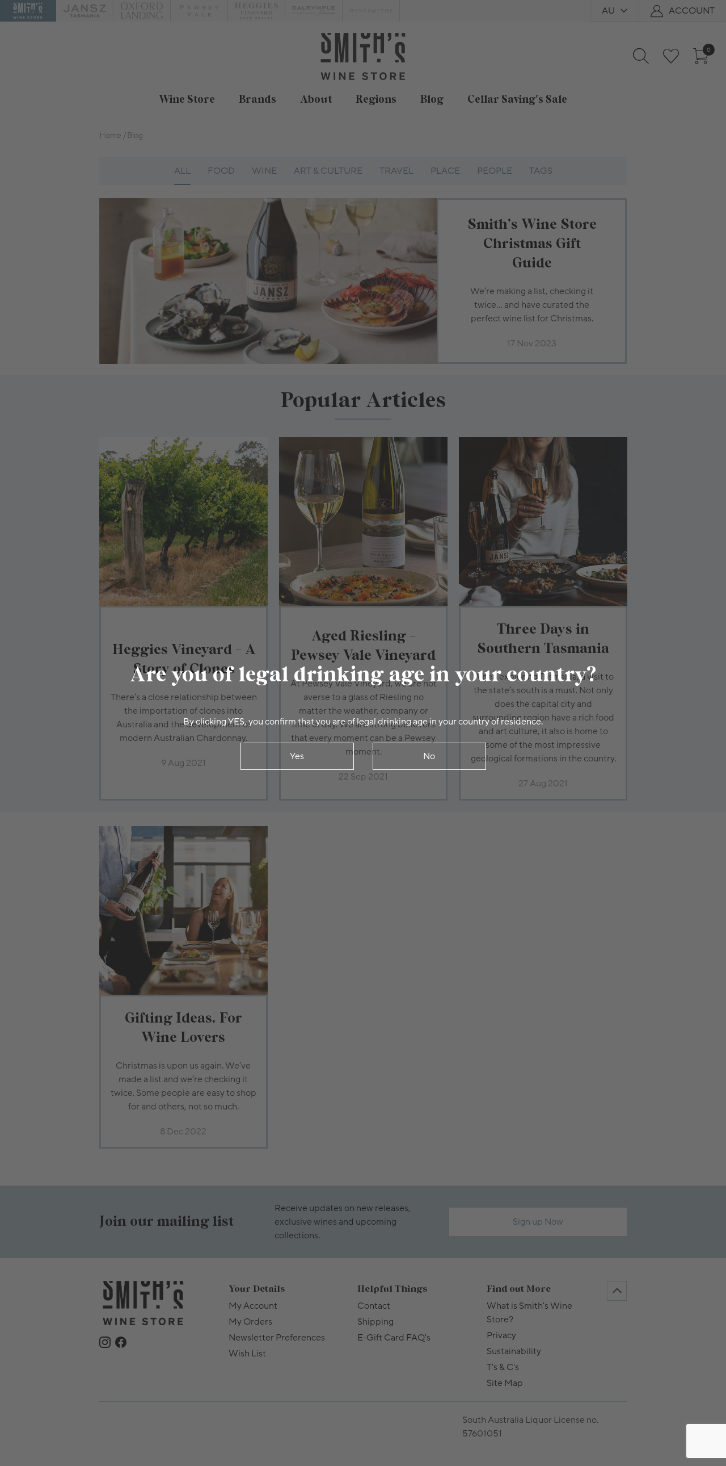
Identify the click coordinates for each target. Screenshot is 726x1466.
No (429, 756)
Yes (297, 756)
